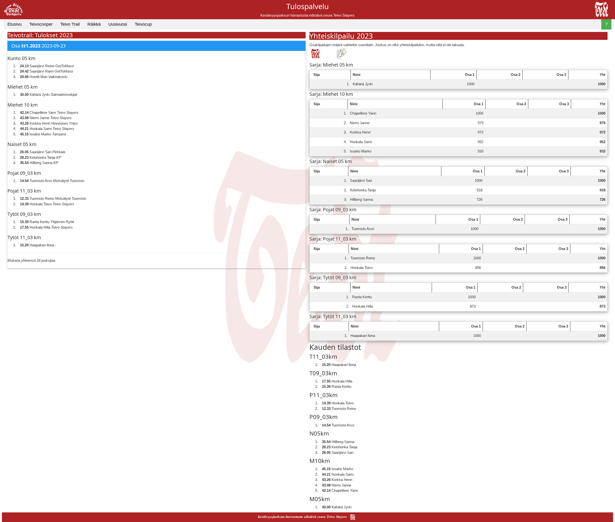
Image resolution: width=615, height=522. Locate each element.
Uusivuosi (117, 24)
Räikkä (94, 24)
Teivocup (143, 24)
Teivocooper (41, 24)
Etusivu (14, 24)
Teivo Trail (70, 24)
